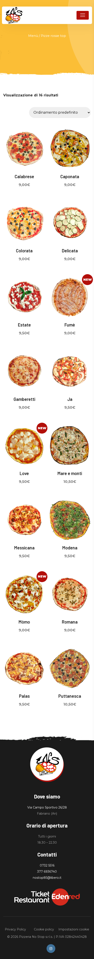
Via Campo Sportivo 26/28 (47, 807)
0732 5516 (47, 865)
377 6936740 (47, 872)
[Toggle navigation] (83, 15)
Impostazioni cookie (73, 929)
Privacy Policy (15, 929)
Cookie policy (44, 929)
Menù (33, 36)
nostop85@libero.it (47, 878)
